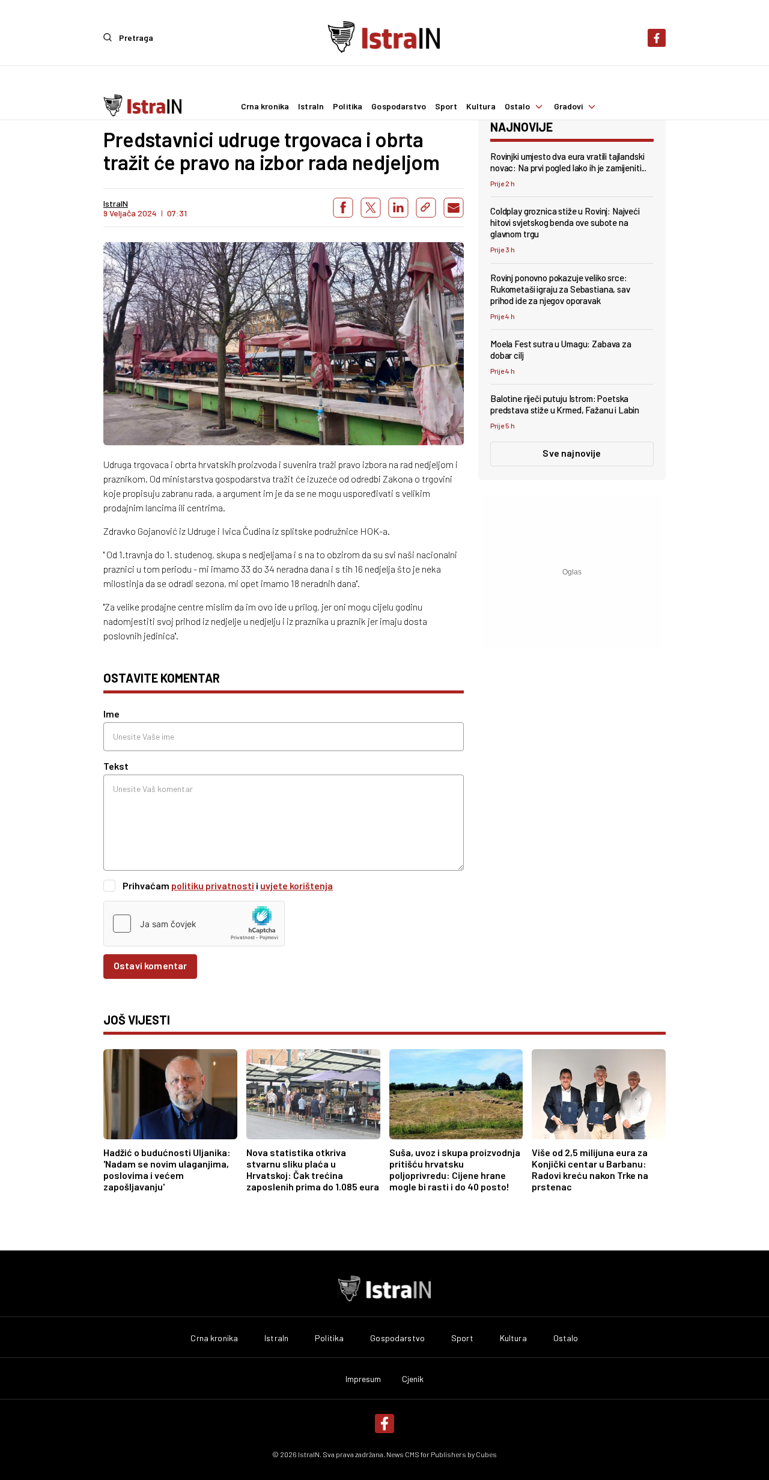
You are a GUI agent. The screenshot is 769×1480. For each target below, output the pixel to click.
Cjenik (413, 1379)
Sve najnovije (572, 452)
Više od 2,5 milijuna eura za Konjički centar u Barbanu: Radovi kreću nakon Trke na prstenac (590, 1169)
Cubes (486, 1454)
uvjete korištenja (296, 885)
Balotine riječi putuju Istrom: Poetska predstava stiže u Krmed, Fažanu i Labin (564, 404)
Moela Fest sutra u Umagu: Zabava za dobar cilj (560, 349)
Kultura (481, 106)
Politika (347, 106)
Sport (446, 106)
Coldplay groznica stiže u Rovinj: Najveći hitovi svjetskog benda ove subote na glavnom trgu (565, 222)
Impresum (363, 1379)
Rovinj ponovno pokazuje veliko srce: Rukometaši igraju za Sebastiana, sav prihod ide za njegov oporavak (560, 289)
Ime (111, 713)
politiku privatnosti (212, 885)
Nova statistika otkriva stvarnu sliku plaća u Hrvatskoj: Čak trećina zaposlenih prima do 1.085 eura (312, 1169)
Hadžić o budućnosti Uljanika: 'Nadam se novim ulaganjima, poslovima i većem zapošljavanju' (167, 1169)
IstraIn (311, 106)
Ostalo (517, 106)
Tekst (116, 766)
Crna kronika (265, 106)
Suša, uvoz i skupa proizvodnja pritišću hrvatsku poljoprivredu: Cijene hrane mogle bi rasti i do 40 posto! (454, 1169)
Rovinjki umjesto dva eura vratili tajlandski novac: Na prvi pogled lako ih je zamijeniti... (568, 162)
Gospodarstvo (398, 106)
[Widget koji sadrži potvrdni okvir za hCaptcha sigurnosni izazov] (194, 923)
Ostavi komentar (150, 965)
